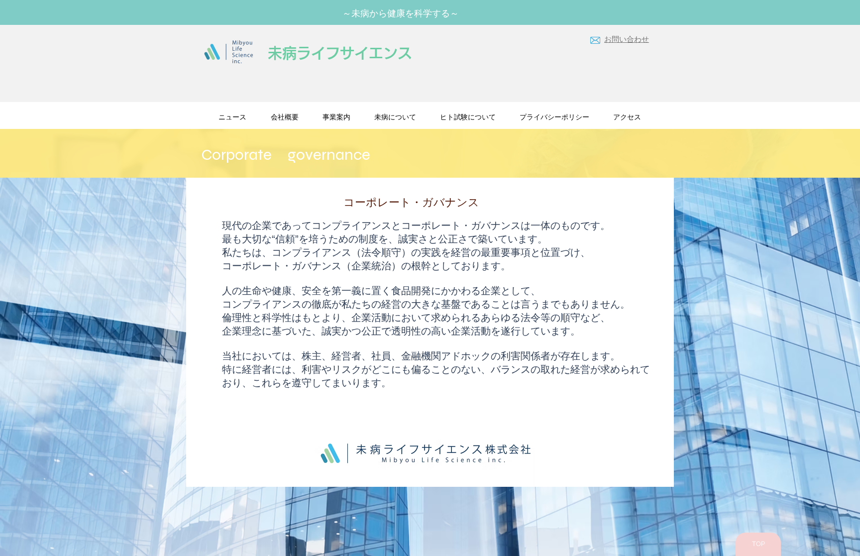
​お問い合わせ (626, 39)
